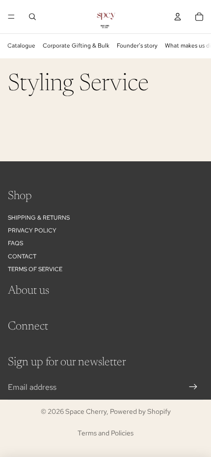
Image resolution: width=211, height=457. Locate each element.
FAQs (15, 244)
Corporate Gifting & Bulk (76, 46)
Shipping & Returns (39, 218)
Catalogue (21, 46)
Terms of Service (35, 270)
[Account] (177, 16)
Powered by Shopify (140, 411)
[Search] (32, 16)
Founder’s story (137, 46)
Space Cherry (85, 411)
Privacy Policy (32, 231)
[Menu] (11, 16)
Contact (22, 256)
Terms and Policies (105, 433)
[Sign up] (193, 387)
